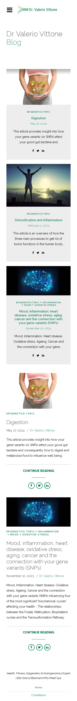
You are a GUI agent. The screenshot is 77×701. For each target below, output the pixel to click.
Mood (27, 305)
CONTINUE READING (38, 471)
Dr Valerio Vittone (42, 430)
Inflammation (52, 302)
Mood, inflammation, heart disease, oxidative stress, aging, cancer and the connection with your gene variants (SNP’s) (38, 317)
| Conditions (38, 695)
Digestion (38, 118)
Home (38, 687)
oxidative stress (45, 305)
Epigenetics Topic (38, 112)
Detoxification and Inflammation (38, 220)
